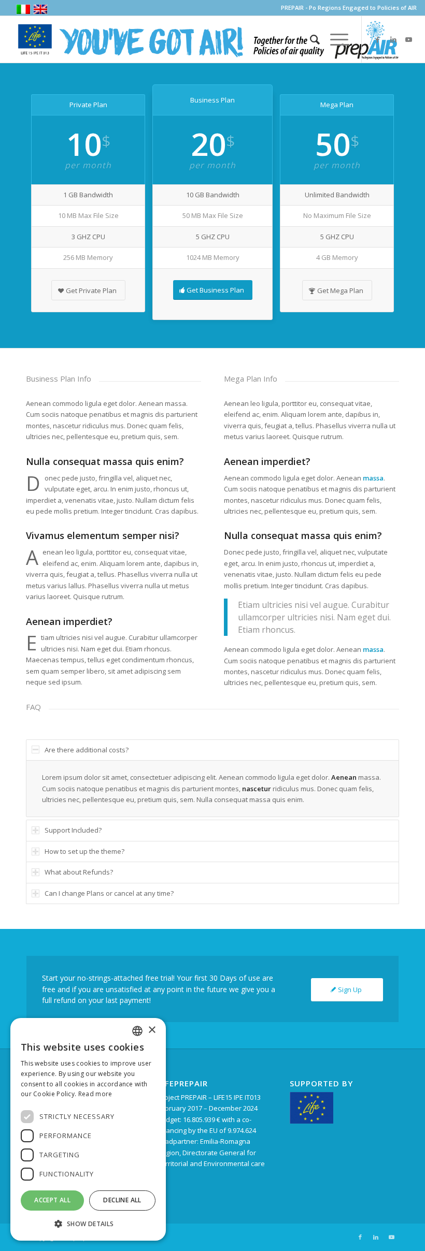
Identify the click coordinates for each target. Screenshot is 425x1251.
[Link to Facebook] (378, 39)
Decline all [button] (122, 1200)
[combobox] (137, 1031)
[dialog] (88, 1129)
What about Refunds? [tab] (79, 872)
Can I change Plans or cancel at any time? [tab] (109, 893)
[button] (88, 1223)
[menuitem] (310, 39)
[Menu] (334, 39)
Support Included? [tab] (73, 830)
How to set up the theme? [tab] (84, 851)
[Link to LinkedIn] (393, 39)
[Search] (310, 39)
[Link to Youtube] (409, 39)
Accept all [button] (52, 1200)
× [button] (151, 1030)
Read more (95, 1093)
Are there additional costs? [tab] (87, 749)
